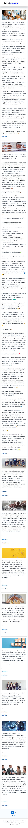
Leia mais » (5, 491)
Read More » (5, 136)
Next (14, 815)
